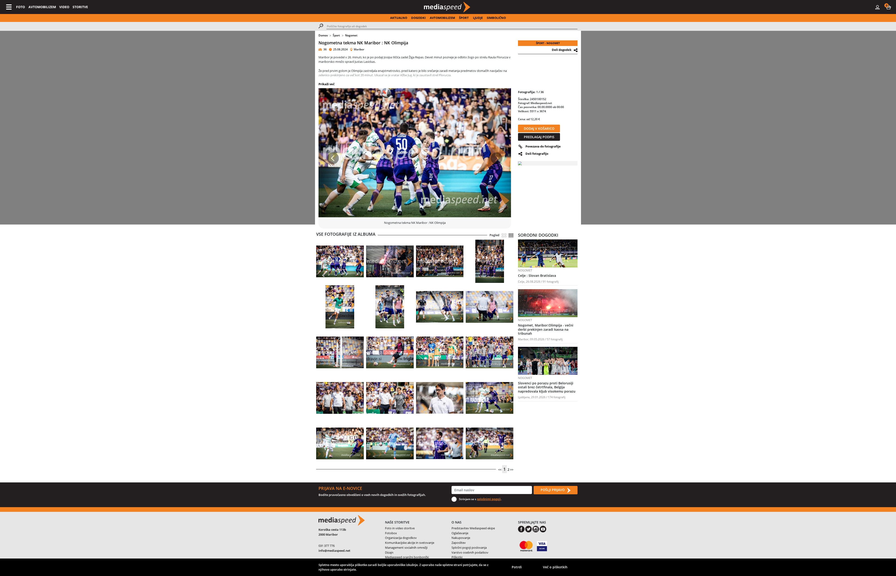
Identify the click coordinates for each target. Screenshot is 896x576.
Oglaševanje (460, 533)
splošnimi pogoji (489, 499)
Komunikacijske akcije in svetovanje (409, 543)
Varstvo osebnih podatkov (470, 552)
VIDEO (64, 7)
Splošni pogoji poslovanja (469, 547)
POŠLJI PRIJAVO (553, 490)
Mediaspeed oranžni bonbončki (407, 557)
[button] (888, 7)
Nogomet (351, 35)
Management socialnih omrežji (406, 547)
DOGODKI (418, 18)
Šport (336, 35)
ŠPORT (464, 18)
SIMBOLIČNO (496, 18)
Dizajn (389, 552)
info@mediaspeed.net (334, 550)
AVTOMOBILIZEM (42, 7)
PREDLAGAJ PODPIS (539, 137)
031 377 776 (326, 546)
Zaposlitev (459, 543)
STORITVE (80, 7)
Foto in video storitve (400, 528)
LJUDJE (478, 18)
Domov (323, 35)
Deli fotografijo (536, 153)
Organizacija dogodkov (401, 538)
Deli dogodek (561, 50)
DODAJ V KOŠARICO (539, 128)
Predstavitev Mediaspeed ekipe (473, 528)
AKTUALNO (398, 18)
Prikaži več (326, 84)
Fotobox (391, 533)
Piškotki (457, 557)
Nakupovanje (461, 538)
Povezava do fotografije (543, 146)
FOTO (20, 7)
